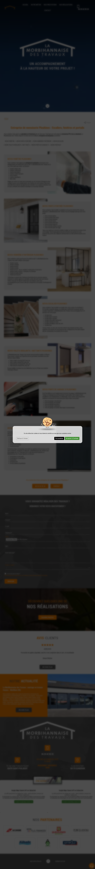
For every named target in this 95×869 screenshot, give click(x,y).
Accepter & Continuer (72, 438)
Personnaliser (59, 438)
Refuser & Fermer (22, 438)
